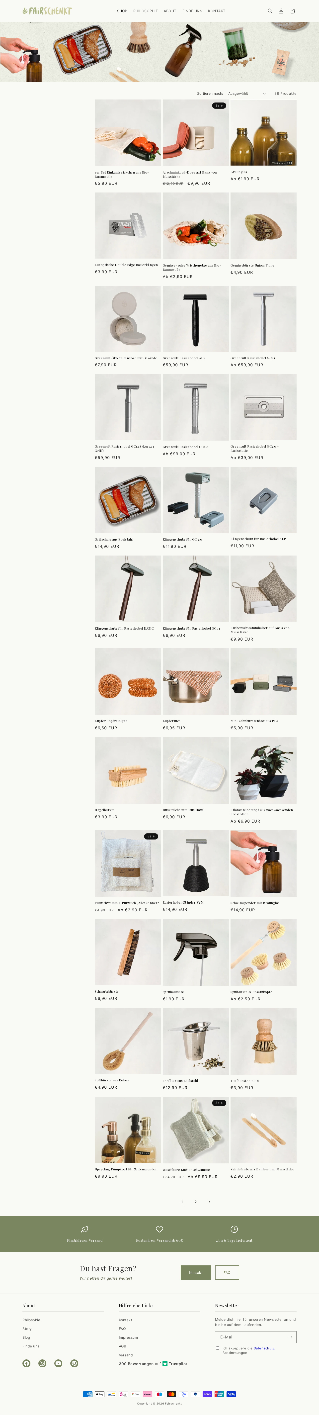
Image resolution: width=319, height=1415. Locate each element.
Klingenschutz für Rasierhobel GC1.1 (191, 628)
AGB (122, 1346)
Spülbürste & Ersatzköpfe (251, 992)
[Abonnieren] (290, 1337)
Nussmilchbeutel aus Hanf (183, 810)
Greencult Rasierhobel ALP (184, 358)
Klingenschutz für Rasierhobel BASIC (124, 628)
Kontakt (196, 1272)
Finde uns (30, 1346)
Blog (26, 1337)
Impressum (128, 1337)
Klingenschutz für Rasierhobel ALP (258, 539)
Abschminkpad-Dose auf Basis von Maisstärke (190, 174)
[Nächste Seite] (209, 1201)
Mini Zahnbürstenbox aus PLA (254, 721)
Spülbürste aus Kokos (112, 1080)
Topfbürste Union (245, 1081)
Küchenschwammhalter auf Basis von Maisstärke (260, 630)
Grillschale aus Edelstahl (114, 539)
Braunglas (239, 172)
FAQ (227, 1272)
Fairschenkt (173, 1403)
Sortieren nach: (210, 93)
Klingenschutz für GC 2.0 (182, 539)
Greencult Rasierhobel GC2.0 (186, 447)
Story (27, 1328)
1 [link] (182, 1202)
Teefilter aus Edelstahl (180, 1081)
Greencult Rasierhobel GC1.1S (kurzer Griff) (125, 448)
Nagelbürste (105, 810)
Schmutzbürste (107, 991)
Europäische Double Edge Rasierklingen (126, 265)
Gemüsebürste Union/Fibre (252, 265)
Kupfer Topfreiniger (111, 721)
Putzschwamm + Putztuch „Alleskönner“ (127, 903)
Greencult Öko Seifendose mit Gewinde (126, 358)
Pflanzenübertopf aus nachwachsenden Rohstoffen (262, 812)
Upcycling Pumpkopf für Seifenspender (126, 1169)
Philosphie (31, 1320)
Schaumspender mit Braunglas (255, 903)
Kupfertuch (172, 721)
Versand (126, 1355)
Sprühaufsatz (173, 992)
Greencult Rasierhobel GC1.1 (253, 358)
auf (153, 1363)
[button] (270, 10)
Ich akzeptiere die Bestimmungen (249, 1350)
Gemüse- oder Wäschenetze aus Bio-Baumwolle (192, 267)
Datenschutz (264, 1348)
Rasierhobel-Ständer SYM (183, 902)
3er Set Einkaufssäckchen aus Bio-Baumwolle (122, 174)
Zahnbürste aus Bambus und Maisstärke (262, 1169)
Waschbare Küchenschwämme (186, 1170)
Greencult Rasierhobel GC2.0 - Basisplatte (255, 448)
